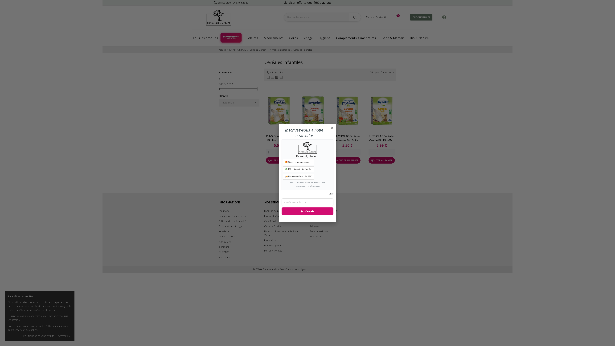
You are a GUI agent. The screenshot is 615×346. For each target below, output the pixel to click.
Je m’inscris (307, 211)
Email (331, 194)
